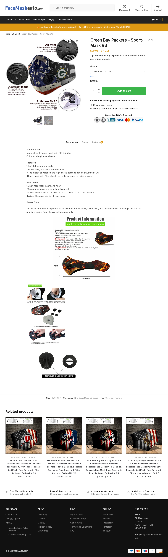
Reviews (95, 142)
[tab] (71, 140)
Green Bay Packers (113, 398)
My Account (124, 10)
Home (7, 34)
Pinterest (107, 526)
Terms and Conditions (81, 526)
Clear (92, 76)
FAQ (72, 530)
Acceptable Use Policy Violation (18, 529)
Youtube (107, 530)
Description (71, 142)
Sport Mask (84, 398)
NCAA (24, 457)
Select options (23, 482)
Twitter (106, 518)
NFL (76, 398)
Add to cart (124, 91)
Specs (85, 142)
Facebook (108, 514)
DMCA (9, 523)
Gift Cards (43, 530)
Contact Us (11, 514)
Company (43, 514)
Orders (41, 518)
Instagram (108, 522)
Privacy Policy (13, 518)
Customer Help (141, 10)
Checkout (158, 10)
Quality (41, 522)
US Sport (16, 34)
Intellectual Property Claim (20, 534)
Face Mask (15, 457)
